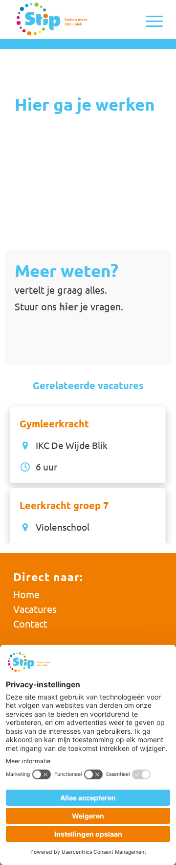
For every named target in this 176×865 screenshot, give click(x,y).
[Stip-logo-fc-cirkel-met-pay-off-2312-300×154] (73, 19)
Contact (30, 623)
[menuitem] (149, 19)
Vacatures (35, 609)
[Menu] (149, 19)
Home (26, 594)
